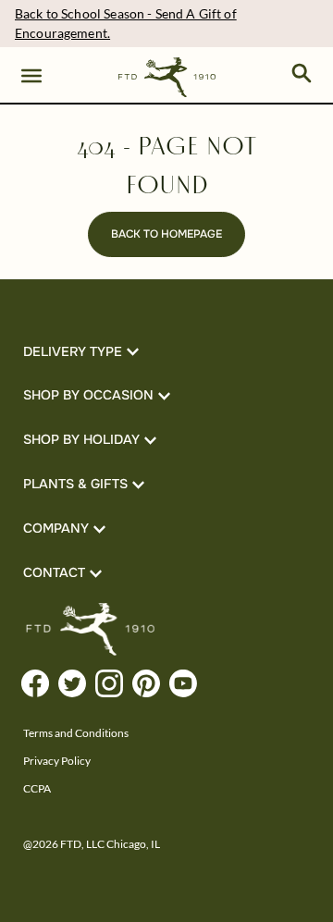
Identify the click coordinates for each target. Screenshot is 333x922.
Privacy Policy (57, 761)
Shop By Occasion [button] (88, 395)
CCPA (37, 788)
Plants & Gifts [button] (75, 483)
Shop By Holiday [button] (81, 439)
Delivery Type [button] (72, 351)
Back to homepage (166, 234)
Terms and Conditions (76, 733)
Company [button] (56, 528)
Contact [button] (54, 572)
